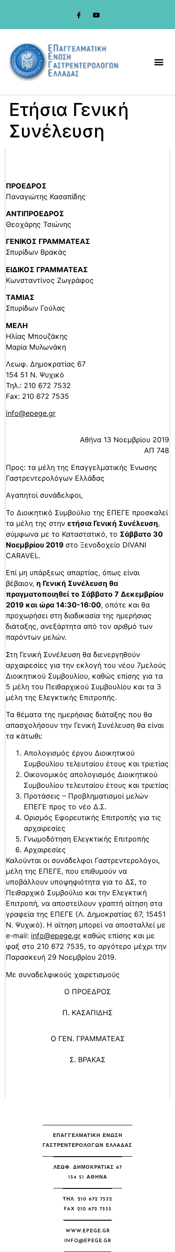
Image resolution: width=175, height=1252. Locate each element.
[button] (158, 62)
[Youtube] (96, 15)
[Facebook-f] (79, 15)
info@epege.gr (31, 413)
